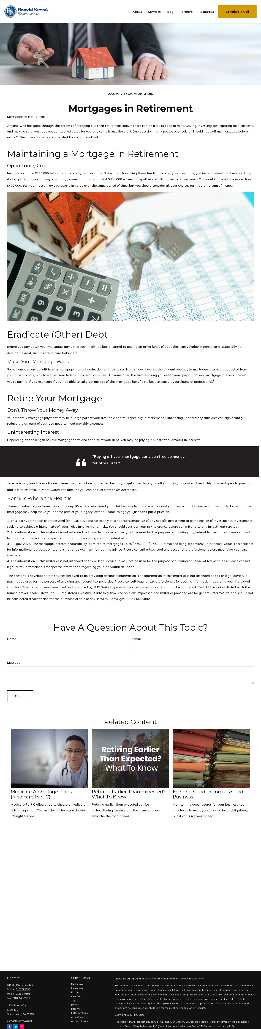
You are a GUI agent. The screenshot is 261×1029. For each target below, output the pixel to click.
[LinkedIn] (15, 1026)
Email (136, 639)
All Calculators (79, 1021)
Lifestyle (76, 1008)
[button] (137, 11)
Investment (77, 988)
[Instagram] (22, 1026)
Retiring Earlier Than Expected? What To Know (129, 794)
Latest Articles (79, 1012)
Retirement (77, 984)
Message (13, 662)
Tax (73, 1000)
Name (11, 639)
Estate (75, 992)
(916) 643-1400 (24, 984)
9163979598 (23, 989)
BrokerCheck (196, 978)
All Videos (77, 1017)
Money (75, 1004)
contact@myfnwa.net (19, 1020)
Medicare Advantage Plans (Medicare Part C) (41, 794)
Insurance (76, 996)
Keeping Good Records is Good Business (208, 794)
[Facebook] (9, 1026)
